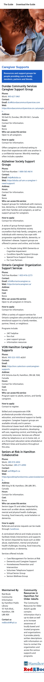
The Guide (8, 4)
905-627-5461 (14, 96)
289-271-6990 (20, 465)
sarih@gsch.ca (14, 471)
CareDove (14, 529)
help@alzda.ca (14, 177)
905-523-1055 (14, 357)
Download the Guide (25, 4)
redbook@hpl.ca (9, 622)
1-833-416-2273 (25, 275)
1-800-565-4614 (25, 171)
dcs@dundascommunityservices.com (24, 102)
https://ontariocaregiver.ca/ (19, 284)
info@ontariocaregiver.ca (19, 281)
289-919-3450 (14, 462)
